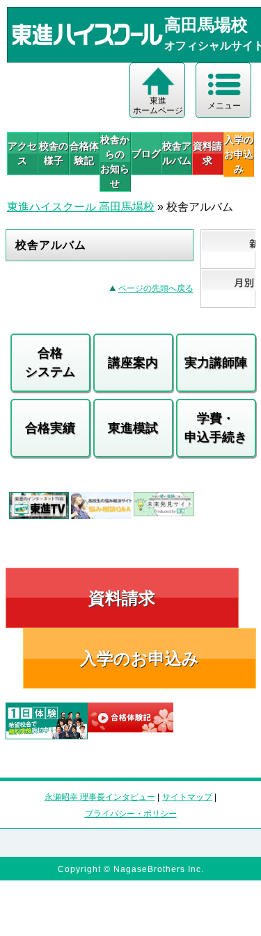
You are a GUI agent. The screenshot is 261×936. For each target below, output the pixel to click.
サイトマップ (187, 797)
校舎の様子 (53, 153)
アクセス (22, 153)
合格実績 (50, 428)
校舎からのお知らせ (114, 161)
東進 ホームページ (158, 105)
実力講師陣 (215, 363)
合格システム (50, 362)
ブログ (146, 153)
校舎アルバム (176, 153)
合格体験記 (84, 153)
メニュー (224, 105)
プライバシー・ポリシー (131, 814)
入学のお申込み (139, 658)
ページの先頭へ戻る (155, 288)
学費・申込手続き (215, 427)
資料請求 (207, 153)
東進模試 (133, 428)
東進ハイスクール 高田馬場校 (81, 207)
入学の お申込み (238, 154)
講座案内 (133, 363)
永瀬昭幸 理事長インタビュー (100, 797)
